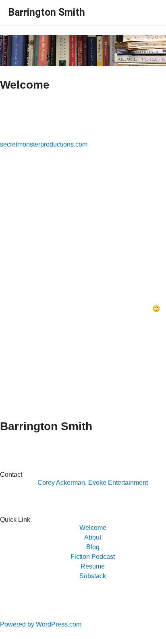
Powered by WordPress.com (40, 624)
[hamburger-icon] (149, 9)
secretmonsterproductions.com (43, 144)
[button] (92, 527)
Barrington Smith (46, 12)
